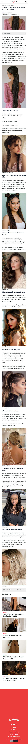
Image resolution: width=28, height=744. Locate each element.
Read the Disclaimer (8, 589)
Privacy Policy (14, 734)
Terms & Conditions (14, 732)
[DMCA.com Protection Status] (14, 741)
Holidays (5, 676)
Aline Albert (9, 12)
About (14, 727)
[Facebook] (14, 724)
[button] (2, 1)
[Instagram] (16, 724)
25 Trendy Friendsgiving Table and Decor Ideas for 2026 (14, 679)
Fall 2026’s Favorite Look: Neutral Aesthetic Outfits (13, 658)
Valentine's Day (10, 5)
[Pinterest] (11, 724)
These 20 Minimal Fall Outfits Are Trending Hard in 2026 (13, 615)
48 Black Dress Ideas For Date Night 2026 (12, 636)
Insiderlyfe (4, 5)
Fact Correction (21, 589)
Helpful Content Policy (14, 736)
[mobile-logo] (14, 720)
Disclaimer (14, 730)
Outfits (5, 612)
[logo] (14, 2)
